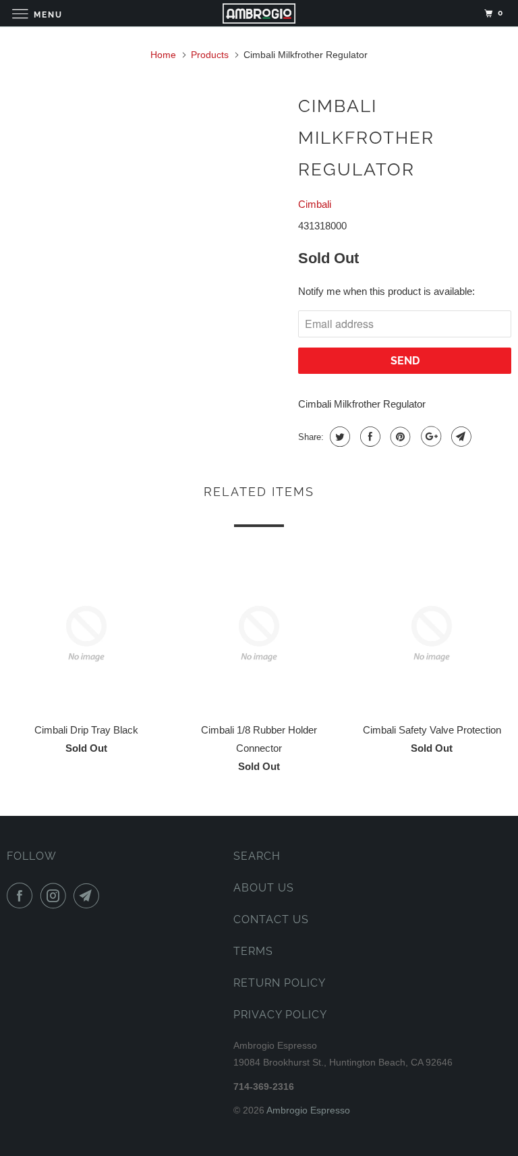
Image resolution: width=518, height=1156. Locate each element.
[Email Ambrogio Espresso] (89, 895)
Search (257, 856)
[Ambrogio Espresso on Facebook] (22, 895)
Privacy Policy (280, 1014)
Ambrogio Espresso (308, 1110)
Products (210, 54)
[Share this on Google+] (429, 436)
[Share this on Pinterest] (399, 436)
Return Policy (279, 982)
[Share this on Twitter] (338, 436)
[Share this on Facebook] (368, 436)
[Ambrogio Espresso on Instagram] (55, 895)
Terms (253, 951)
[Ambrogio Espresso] (259, 13)
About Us (263, 887)
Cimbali (314, 204)
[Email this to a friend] (459, 436)
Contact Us (271, 919)
